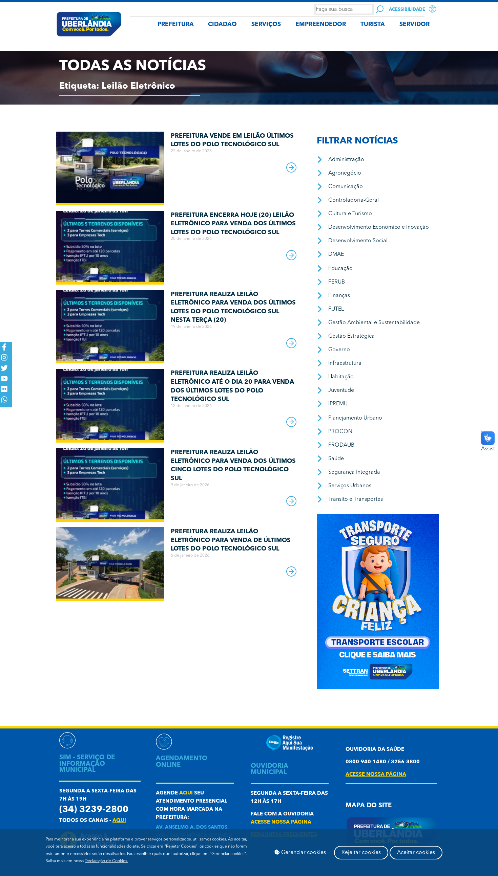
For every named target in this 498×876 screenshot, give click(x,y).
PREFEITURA (176, 24)
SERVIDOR (414, 24)
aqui (119, 820)
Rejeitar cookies (361, 852)
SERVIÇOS (266, 24)
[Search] (379, 9)
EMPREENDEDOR (320, 24)
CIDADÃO (222, 24)
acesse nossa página (281, 822)
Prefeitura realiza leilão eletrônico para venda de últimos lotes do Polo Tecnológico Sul (231, 540)
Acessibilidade (407, 9)
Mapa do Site (369, 806)
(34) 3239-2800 (93, 809)
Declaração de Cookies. (106, 861)
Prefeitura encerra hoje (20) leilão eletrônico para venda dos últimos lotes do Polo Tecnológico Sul (233, 223)
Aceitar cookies (416, 852)
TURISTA (372, 24)
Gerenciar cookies (303, 852)
